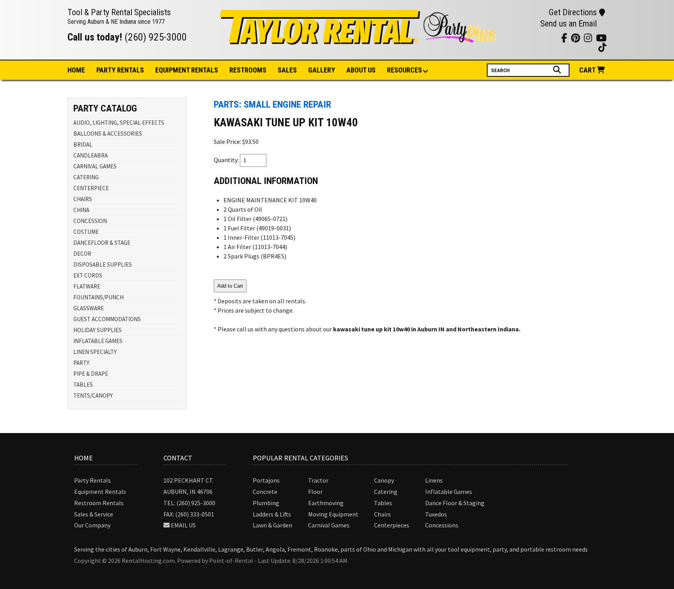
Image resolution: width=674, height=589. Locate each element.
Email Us (183, 525)
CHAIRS (82, 199)
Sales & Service (93, 514)
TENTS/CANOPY (93, 395)
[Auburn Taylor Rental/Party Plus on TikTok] (552, 37)
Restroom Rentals (99, 503)
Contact (177, 457)
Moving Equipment (333, 514)
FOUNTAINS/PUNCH (98, 297)
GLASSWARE (88, 308)
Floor (315, 491)
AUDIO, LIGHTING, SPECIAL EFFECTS (118, 122)
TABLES (83, 384)
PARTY (81, 362)
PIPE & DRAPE (90, 373)
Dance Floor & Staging (454, 503)
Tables (383, 503)
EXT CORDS (87, 275)
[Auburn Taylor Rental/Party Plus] (358, 40)
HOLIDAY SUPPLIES (97, 330)
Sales (287, 70)
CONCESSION (90, 221)
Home (76, 70)
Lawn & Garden (272, 525)
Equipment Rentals (100, 491)
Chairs (382, 514)
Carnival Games (328, 525)
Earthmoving (326, 503)
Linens (434, 480)
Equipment (186, 70)
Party (120, 70)
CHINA (81, 210)
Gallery (321, 70)
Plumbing (266, 503)
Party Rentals (92, 480)
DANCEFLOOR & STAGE (101, 242)
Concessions (441, 525)
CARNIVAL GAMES (95, 166)
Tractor (318, 480)
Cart (588, 70)
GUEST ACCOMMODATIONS (107, 319)
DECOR (82, 253)
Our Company (92, 525)
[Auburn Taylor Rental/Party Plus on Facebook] (543, 37)
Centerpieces (391, 525)
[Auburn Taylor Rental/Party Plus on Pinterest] (533, 37)
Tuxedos (436, 514)
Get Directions (573, 12)
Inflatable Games (448, 491)
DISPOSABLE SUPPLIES (102, 264)
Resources (404, 70)
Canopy (384, 480)
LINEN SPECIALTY (95, 352)
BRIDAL (82, 144)
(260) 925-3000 (155, 37)
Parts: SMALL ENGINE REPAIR (272, 104)
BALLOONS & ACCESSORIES (107, 133)
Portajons (266, 480)
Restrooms (247, 70)
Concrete (265, 491)
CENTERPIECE (91, 188)
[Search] (558, 70)
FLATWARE (86, 286)
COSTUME (86, 231)
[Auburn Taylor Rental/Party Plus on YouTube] (513, 37)
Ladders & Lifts (272, 514)
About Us (361, 70)
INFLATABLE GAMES (97, 341)
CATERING (86, 177)
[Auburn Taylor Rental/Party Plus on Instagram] (523, 37)
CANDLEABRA (90, 155)
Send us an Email (568, 23)
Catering (385, 491)
